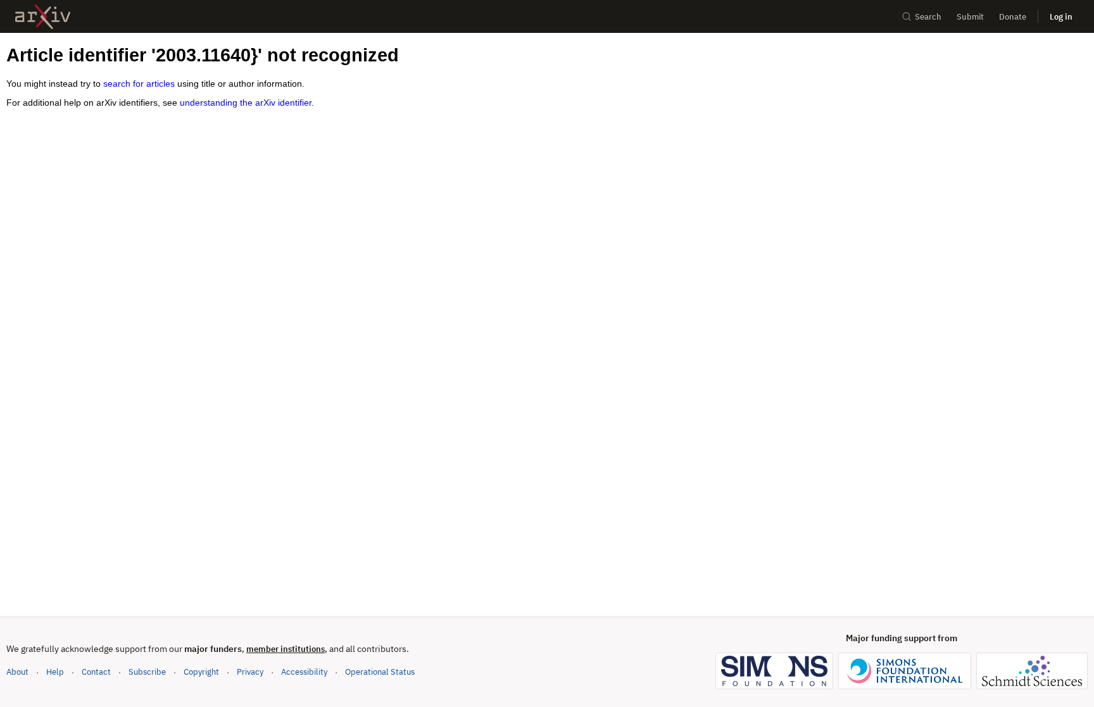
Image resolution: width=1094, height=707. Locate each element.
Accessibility (304, 671)
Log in (1061, 16)
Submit (970, 16)
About (17, 671)
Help (55, 671)
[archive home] (42, 16)
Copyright (201, 671)
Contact (96, 671)
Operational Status (380, 671)
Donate (1012, 16)
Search (928, 16)
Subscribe (147, 671)
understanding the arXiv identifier (245, 102)
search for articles (139, 83)
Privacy (250, 671)
